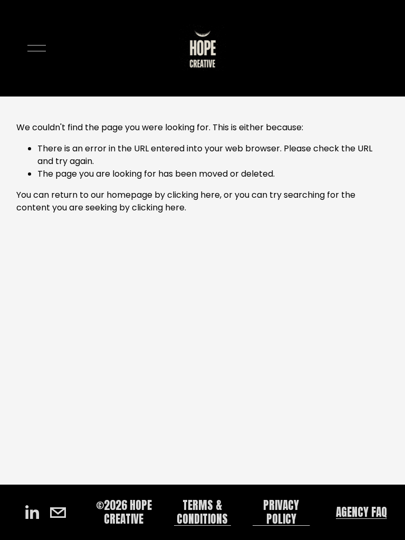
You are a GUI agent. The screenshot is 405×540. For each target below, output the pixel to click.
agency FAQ (361, 512)
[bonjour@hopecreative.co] (58, 512)
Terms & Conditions (202, 512)
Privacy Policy (281, 512)
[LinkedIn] (31, 512)
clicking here (193, 195)
